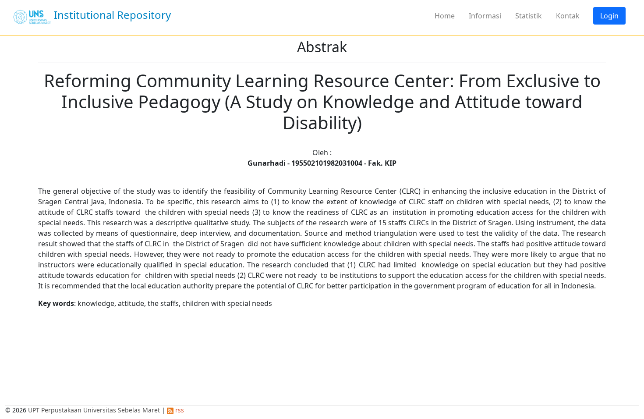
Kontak (568, 16)
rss (178, 410)
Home (445, 16)
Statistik (528, 16)
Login (609, 16)
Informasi (485, 16)
